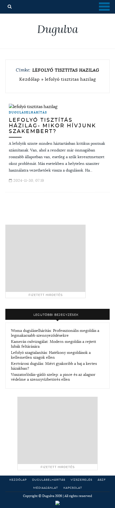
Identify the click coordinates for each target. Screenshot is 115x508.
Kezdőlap (29, 79)
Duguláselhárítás (28, 112)
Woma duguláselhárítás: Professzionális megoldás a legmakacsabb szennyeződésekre (55, 333)
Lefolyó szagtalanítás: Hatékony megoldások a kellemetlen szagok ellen (51, 355)
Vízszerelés (81, 480)
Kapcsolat (72, 488)
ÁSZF (102, 480)
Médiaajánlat (45, 488)
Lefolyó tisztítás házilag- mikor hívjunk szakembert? (52, 126)
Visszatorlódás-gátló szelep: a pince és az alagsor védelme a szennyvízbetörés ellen (53, 377)
